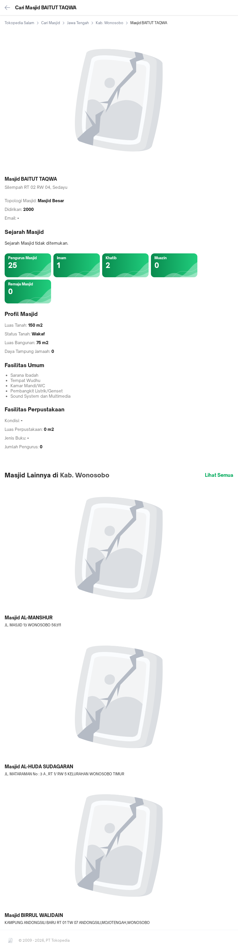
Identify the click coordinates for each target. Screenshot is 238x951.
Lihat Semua (219, 475)
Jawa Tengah (78, 23)
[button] (119, 556)
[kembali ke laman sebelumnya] (7, 7)
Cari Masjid (50, 23)
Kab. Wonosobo (109, 23)
